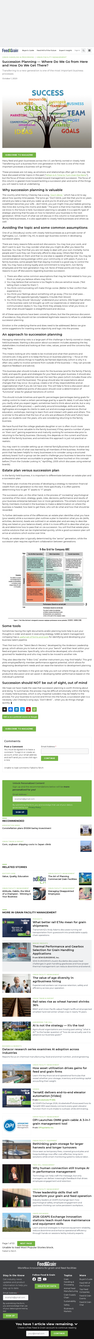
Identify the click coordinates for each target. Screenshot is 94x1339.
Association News (11, 825)
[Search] (83, 50)
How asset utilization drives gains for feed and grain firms (60, 1069)
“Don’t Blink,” (57, 195)
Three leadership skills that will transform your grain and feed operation (62, 1194)
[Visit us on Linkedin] (39, 1279)
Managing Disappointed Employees (61, 892)
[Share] (10, 709)
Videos (36, 1089)
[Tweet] (22, 709)
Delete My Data (47, 1286)
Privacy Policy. (35, 807)
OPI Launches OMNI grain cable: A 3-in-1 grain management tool (61, 1121)
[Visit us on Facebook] (34, 1279)
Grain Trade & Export (13, 841)
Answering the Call (42, 1022)
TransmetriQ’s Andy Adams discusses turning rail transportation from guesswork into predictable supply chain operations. (60, 932)
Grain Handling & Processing (18, 57)
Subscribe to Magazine (19, 155)
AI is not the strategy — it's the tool (58, 1025)
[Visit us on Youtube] (44, 1279)
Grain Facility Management (52, 57)
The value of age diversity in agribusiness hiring (53, 979)
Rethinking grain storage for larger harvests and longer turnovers (58, 1145)
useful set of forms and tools (33, 637)
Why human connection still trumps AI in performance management (61, 1169)
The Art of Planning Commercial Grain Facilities (62, 877)
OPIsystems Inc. (46, 1128)
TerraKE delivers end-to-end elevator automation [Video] (59, 1094)
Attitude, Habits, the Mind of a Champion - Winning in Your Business (16, 894)
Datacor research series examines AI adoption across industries (40, 1051)
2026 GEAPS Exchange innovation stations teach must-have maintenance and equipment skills (61, 1220)
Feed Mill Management (44, 1165)
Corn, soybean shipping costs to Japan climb (26, 844)
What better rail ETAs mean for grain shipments (59, 924)
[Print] (4, 709)
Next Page (26, 1243)
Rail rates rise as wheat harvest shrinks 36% (61, 1003)
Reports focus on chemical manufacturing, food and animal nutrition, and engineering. (45, 1057)
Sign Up (20, 812)
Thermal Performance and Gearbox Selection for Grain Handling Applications (58, 950)
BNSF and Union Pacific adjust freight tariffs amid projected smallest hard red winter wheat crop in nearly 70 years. (62, 1010)
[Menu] (89, 50)
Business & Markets (12, 1046)
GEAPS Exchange (40, 1213)
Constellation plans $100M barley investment (26, 828)
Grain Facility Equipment (45, 1140)
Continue (59, 1333)
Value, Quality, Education (15, 876)
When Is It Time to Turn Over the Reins (66, 175)
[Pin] (28, 709)
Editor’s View (8, 873)
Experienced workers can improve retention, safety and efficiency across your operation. (60, 986)
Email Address (48, 747)
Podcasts (37, 919)
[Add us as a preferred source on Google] (34, 709)
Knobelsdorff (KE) (46, 1100)
